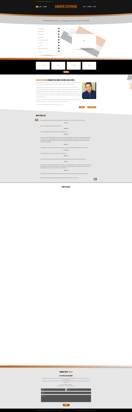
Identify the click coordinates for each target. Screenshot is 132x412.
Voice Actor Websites (58, 410)
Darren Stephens (66, 6)
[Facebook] (93, 1)
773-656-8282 (39, 1)
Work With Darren (91, 107)
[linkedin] (94, 1)
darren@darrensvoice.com (48, 1)
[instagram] (95, 1)
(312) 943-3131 (72, 385)
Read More (82, 107)
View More (66, 72)
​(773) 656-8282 (71, 378)
